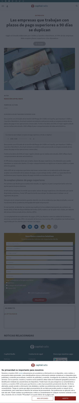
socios (21, 373)
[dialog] (39, 382)
